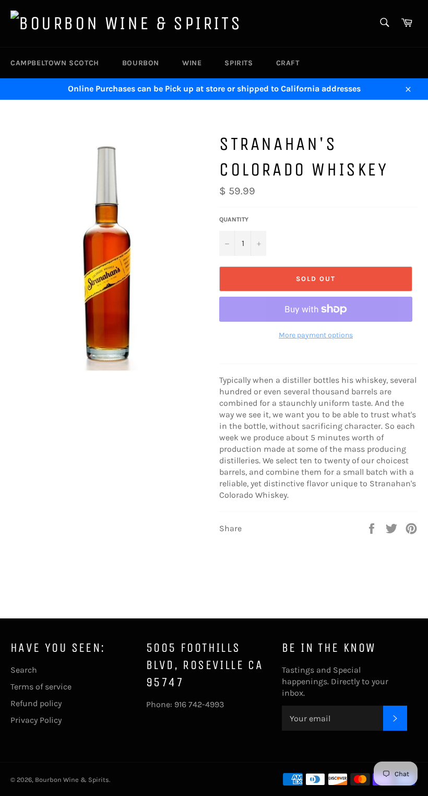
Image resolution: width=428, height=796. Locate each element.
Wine (191, 62)
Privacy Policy (36, 720)
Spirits (238, 62)
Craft (288, 62)
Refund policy (36, 703)
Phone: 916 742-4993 (185, 704)
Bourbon (140, 62)
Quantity (233, 219)
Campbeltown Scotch (54, 62)
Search (23, 670)
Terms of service (41, 687)
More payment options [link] (316, 335)
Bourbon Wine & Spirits (72, 779)
